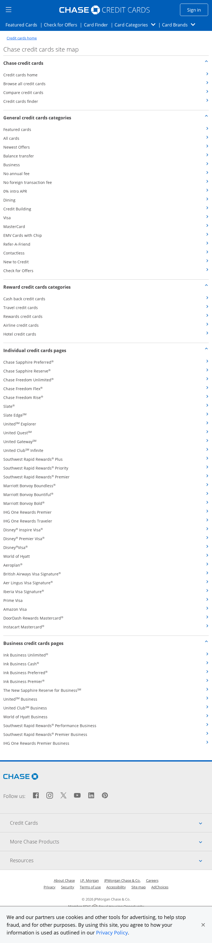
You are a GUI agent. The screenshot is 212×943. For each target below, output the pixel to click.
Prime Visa (13, 600)
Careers (152, 880)
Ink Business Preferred (25, 672)
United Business (20, 699)
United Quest (17, 432)
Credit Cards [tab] (111, 822)
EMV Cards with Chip (22, 235)
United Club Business (25, 708)
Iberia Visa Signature (23, 591)
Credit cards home (22, 38)
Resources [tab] (111, 860)
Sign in (197, 10)
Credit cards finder (20, 101)
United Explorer (19, 424)
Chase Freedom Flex (23, 388)
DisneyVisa (15, 547)
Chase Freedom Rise (23, 397)
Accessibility (116, 887)
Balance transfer (18, 156)
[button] (203, 925)
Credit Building (17, 208)
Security (67, 887)
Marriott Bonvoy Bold (23, 503)
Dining (9, 200)
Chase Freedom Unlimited (28, 379)
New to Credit (16, 261)
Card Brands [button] (180, 25)
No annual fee (16, 173)
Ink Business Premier (23, 681)
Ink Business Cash (21, 663)
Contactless (14, 253)
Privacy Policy (112, 932)
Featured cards (17, 129)
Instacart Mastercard (23, 626)
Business (11, 164)
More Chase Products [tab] (111, 841)
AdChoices (159, 887)
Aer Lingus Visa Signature (28, 582)
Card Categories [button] (136, 25)
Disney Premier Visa (23, 538)
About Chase (64, 880)
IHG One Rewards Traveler (27, 521)
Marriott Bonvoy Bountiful (28, 494)
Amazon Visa (15, 609)
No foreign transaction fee (27, 182)
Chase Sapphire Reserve (27, 371)
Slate (9, 406)
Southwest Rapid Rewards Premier (36, 476)
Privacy (49, 887)
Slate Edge (14, 415)
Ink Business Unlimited (25, 655)
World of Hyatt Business (25, 716)
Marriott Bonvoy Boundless (29, 485)
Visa (7, 217)
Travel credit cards (20, 307)
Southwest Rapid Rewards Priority (35, 468)
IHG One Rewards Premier (27, 512)
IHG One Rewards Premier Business (36, 743)
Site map (138, 887)
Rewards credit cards (23, 316)
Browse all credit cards (24, 83)
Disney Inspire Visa (23, 529)
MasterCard (14, 226)
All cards (11, 138)
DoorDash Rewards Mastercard (33, 618)
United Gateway (19, 441)
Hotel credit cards (19, 334)
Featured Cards (23, 25)
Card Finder (98, 25)
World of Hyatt (16, 556)
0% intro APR (15, 191)
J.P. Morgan (89, 880)
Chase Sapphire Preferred (28, 362)
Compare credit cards (23, 92)
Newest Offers (16, 147)
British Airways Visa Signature (32, 574)
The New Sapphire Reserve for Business (42, 690)
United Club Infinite (23, 450)
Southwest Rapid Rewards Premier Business (45, 734)
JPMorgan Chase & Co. (122, 880)
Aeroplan (12, 565)
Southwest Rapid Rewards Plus (33, 459)
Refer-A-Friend (16, 244)
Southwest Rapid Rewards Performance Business (49, 725)
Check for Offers (62, 25)
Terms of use (90, 887)
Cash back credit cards (24, 298)
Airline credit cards (21, 325)
